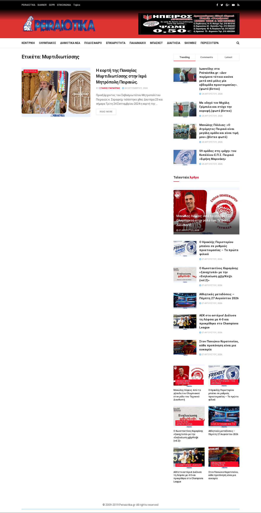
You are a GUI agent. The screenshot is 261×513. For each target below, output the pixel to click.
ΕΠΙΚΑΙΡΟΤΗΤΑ (115, 43)
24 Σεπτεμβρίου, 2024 (136, 88)
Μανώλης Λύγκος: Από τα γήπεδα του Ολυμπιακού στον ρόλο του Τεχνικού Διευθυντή (203, 220)
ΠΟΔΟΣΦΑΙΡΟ (93, 43)
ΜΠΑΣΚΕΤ (156, 43)
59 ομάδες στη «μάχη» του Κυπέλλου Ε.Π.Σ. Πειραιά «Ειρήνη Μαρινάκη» (217, 155)
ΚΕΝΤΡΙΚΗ (28, 43)
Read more (106, 111)
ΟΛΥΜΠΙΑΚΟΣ (47, 43)
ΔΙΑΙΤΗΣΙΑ (173, 43)
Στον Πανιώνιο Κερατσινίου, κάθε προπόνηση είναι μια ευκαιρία (219, 345)
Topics (76, 5)
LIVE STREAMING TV (223, 424)
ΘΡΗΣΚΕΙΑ (30, 71)
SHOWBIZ (190, 43)
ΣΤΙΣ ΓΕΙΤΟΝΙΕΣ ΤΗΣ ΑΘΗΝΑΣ (223, 382)
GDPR (52, 5)
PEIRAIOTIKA (28, 5)
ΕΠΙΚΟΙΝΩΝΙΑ (64, 5)
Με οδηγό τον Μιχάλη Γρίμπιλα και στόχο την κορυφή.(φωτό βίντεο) (215, 107)
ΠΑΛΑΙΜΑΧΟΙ (138, 43)
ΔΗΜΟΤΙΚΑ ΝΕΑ (70, 43)
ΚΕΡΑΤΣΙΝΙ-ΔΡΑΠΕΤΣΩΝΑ (184, 423)
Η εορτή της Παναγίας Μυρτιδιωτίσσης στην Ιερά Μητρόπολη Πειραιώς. (121, 76)
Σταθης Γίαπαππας (109, 88)
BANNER (42, 5)
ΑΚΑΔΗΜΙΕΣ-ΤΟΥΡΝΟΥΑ (184, 382)
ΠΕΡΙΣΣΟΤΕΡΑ (210, 43)
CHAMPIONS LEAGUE (189, 465)
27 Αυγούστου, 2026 (188, 230)
